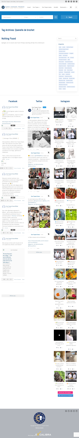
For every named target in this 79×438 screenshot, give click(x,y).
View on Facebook (17, 128)
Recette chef (65, 78)
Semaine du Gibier (62, 86)
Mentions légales (39, 428)
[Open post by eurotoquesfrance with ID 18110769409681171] (59, 293)
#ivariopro (14, 216)
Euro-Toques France (62, 57)
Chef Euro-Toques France (63, 49)
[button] (76, 7)
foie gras (72, 57)
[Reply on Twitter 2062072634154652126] (29, 230)
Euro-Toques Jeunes (47, 7)
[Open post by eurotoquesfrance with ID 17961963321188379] (59, 133)
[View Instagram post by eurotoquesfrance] (64, 117)
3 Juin (42, 196)
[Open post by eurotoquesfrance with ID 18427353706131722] (71, 173)
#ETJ (40, 199)
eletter (60, 55)
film (68, 57)
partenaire (61, 72)
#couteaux (11, 121)
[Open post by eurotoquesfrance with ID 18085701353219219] (59, 112)
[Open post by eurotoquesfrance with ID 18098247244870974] (71, 293)
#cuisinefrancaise (6, 123)
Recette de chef (62, 80)
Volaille (64, 88)
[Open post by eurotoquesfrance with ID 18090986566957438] (71, 376)
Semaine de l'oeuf (69, 82)
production (68, 74)
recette (60, 78)
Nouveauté (61, 70)
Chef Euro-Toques (70, 47)
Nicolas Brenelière (68, 68)
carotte (63, 47)
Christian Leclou (62, 51)
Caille (60, 47)
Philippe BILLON (67, 72)
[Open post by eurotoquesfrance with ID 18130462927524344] (59, 214)
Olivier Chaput (69, 70)
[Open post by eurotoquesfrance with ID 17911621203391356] (71, 254)
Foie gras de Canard (62, 59)
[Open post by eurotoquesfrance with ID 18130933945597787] (59, 234)
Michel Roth (61, 68)
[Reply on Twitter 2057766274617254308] (29, 248)
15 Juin (42, 153)
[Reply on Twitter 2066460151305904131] (29, 192)
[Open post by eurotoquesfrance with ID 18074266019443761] (71, 133)
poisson (72, 72)
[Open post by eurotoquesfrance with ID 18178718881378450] (71, 356)
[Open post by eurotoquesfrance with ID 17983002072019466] (71, 153)
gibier (69, 59)
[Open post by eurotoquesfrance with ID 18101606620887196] (59, 173)
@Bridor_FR (46, 201)
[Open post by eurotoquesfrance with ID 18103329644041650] (71, 193)
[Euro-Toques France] (13, 7)
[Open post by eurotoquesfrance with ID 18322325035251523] (59, 254)
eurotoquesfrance (59, 108)
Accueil (29, 7)
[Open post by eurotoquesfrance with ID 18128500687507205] (71, 335)
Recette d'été (71, 78)
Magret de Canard (70, 65)
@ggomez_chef (32, 164)
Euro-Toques (36, 7)
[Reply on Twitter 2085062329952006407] (28, 149)
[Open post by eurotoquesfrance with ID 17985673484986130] (59, 315)
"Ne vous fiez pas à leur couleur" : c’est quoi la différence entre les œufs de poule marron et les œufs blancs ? (7, 258)
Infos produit (61, 61)
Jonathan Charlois (71, 63)
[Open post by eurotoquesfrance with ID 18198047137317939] (59, 193)
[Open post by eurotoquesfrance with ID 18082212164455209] (59, 274)
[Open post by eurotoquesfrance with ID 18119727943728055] (59, 356)
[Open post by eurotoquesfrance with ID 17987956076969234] (59, 376)
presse (63, 74)
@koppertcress (37, 201)
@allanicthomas (32, 166)
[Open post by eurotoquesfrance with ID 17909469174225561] (71, 234)
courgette (71, 53)
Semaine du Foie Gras (63, 84)
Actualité (56, 7)
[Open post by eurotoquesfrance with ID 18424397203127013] (71, 315)
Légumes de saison (62, 65)
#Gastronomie (17, 121)
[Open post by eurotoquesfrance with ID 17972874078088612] (59, 153)
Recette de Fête (69, 80)
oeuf (65, 70)
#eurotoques (5, 121)
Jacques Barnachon (68, 61)
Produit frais (61, 76)
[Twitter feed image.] (39, 138)
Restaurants (63, 7)
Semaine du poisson (71, 86)
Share (23, 128)
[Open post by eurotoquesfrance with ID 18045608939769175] (59, 335)
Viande (60, 88)
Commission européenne (63, 53)
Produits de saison (68, 76)
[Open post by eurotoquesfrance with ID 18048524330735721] (71, 274)
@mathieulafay (39, 164)
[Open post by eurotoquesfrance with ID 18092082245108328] (71, 112)
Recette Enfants (62, 82)
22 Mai (42, 234)
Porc (60, 74)
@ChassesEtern (32, 246)
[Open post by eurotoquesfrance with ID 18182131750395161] (71, 214)
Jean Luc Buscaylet (62, 63)
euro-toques (65, 55)
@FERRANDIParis (39, 156)
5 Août (41, 117)
